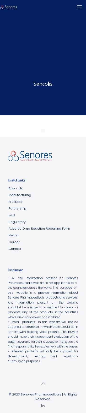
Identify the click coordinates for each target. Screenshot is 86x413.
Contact (15, 248)
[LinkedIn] (43, 405)
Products (15, 201)
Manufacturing (20, 195)
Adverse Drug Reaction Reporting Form (39, 228)
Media (13, 235)
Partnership (17, 208)
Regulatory (17, 222)
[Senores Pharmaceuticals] (8, 7)
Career (14, 242)
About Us (15, 188)
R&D (12, 215)
